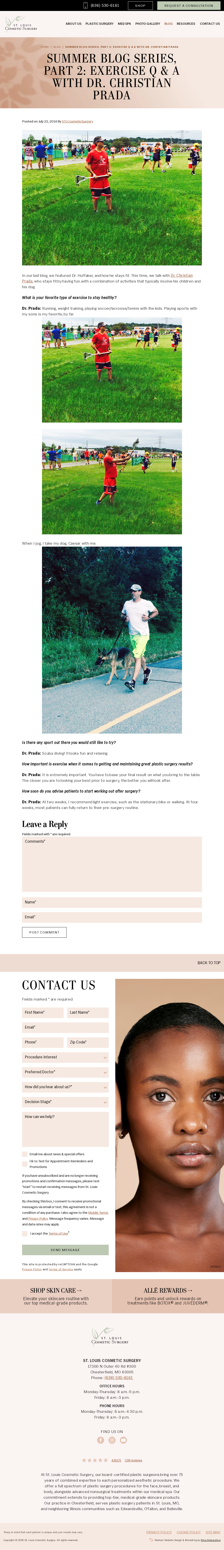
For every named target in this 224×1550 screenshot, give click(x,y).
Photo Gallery (147, 24)
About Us (73, 24)
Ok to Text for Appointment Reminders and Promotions (61, 1164)
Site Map (213, 1532)
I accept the (39, 1234)
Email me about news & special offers (57, 1154)
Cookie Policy (189, 1532)
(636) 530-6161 (119, 1378)
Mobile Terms (98, 1213)
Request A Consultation (188, 6)
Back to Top (209, 963)
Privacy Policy (38, 1219)
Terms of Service (61, 1269)
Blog (168, 24)
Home (45, 47)
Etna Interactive (210, 1540)
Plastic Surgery (100, 24)
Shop (140, 6)
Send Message (65, 1250)
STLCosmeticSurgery (77, 121)
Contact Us (210, 24)
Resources (186, 24)
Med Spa (124, 24)
